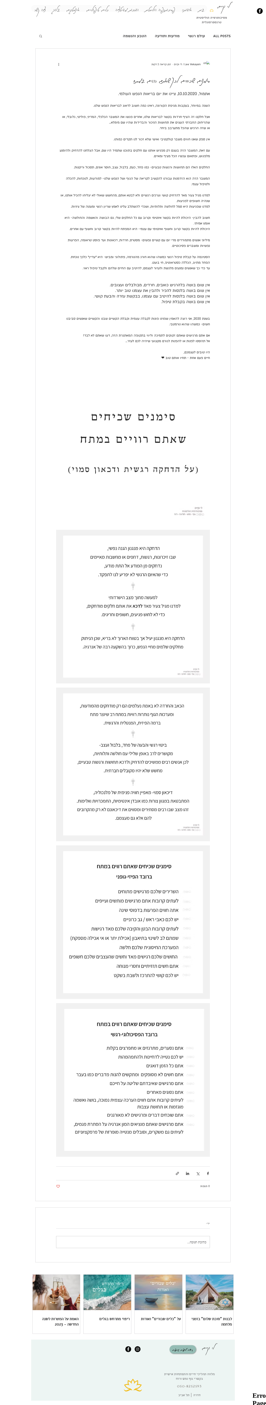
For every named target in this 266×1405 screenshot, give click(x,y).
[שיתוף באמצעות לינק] (177, 1173)
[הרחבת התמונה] (133, 449)
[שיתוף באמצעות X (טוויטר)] (198, 1173)
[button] (41, 36)
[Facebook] (260, 11)
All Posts (222, 36)
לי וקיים (208, 1346)
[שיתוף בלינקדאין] (188, 1173)
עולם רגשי (196, 36)
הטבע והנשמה (135, 36)
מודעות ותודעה (167, 36)
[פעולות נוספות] (58, 64)
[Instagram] (137, 1349)
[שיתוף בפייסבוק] (208, 1173)
